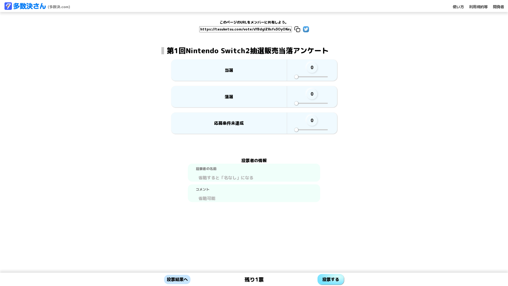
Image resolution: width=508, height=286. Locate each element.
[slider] (296, 77)
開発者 (498, 7)
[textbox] (254, 177)
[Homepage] (37, 8)
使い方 (458, 7)
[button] (297, 29)
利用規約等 (478, 7)
